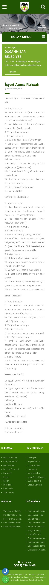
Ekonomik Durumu (36, 526)
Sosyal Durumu (34, 530)
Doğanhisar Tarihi (35, 515)
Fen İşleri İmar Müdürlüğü (13, 519)
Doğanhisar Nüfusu (36, 523)
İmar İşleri (32, 458)
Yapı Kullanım (34, 461)
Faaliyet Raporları (10, 461)
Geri (43, 26)
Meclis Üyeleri (9, 465)
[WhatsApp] (5, 579)
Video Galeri (8, 492)
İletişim (12, 71)
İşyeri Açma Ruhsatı (36, 477)
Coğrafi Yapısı (34, 519)
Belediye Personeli (11, 469)
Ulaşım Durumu (34, 534)
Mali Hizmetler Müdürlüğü (13, 515)
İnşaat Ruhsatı (34, 465)
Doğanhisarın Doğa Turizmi (38, 542)
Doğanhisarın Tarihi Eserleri (38, 546)
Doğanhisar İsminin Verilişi (38, 511)
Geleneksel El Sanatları (37, 550)
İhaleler (6, 477)
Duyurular (7, 473)
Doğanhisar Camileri (36, 538)
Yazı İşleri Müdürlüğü (12, 511)
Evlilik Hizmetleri (34, 481)
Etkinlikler (7, 485)
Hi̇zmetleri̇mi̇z (14, 25)
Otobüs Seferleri (35, 485)
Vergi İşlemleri (34, 473)
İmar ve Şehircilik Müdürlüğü (13, 523)
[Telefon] (5, 571)
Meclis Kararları (10, 458)
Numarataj (32, 469)
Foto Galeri (8, 489)
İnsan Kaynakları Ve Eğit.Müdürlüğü (13, 526)
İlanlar (6, 481)
